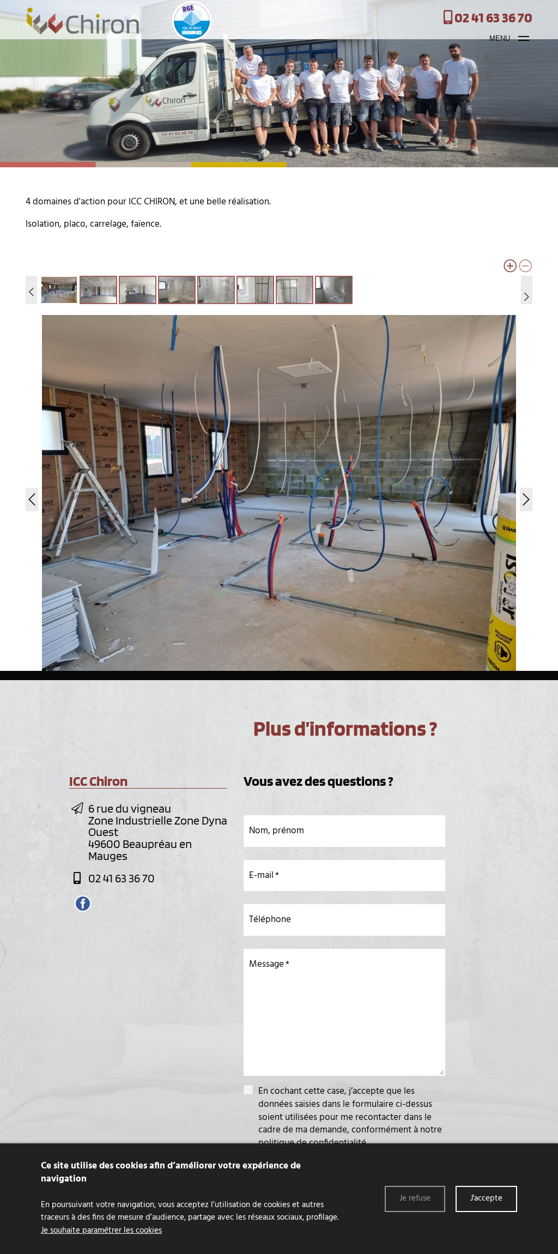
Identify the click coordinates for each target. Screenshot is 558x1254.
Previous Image (33, 492)
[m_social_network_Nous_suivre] (83, 903)
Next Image (524, 492)
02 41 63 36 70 (121, 878)
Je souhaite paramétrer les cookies (101, 1230)
